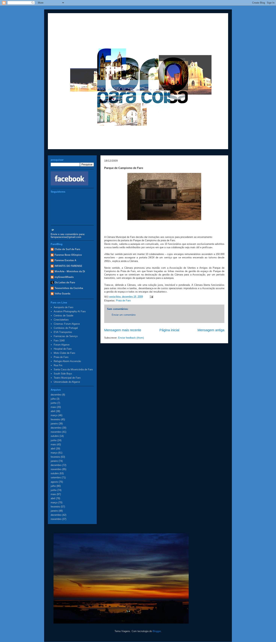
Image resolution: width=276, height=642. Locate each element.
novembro (56, 431)
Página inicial (169, 330)
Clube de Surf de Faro (67, 249)
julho (53, 398)
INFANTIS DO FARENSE (68, 266)
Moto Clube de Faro (64, 353)
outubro (55, 436)
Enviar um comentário (124, 314)
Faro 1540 (59, 340)
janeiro (54, 423)
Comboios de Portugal (66, 328)
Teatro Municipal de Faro (67, 377)
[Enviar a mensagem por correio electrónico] (151, 296)
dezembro (56, 394)
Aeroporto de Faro (63, 307)
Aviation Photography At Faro (70, 311)
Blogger (157, 631)
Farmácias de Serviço (66, 336)
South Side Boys (63, 373)
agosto (54, 481)
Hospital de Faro (63, 348)
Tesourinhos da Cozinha (69, 288)
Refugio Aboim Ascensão (67, 361)
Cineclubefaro (61, 319)
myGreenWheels (64, 277)
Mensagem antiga (211, 330)
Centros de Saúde (63, 315)
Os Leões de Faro (65, 282)
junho (54, 403)
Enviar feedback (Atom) (131, 337)
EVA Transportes (63, 332)
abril (53, 411)
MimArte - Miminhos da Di (70, 271)
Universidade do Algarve (67, 381)
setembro (56, 477)
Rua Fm (58, 365)
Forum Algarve (61, 344)
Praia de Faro (123, 300)
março (54, 415)
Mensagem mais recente (122, 330)
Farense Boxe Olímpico (68, 254)
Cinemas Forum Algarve (67, 323)
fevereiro (55, 419)
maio (53, 407)
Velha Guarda (62, 293)
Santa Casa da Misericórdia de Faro (73, 369)
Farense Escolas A (65, 260)
